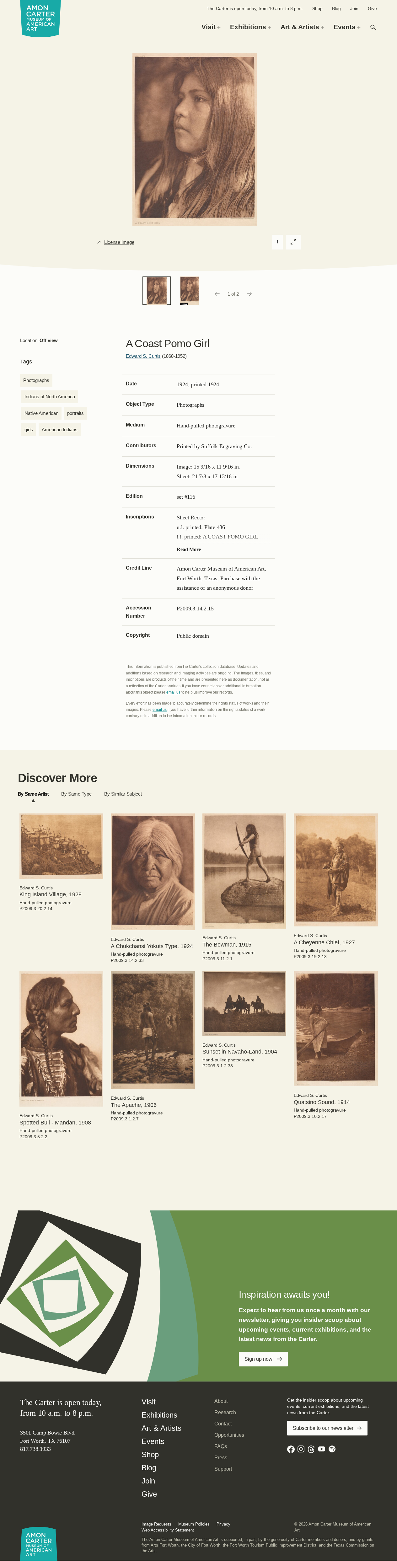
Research (225, 1412)
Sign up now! (259, 1359)
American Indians (60, 429)
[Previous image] (216, 294)
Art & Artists (161, 1428)
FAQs (220, 1446)
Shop (317, 8)
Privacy (223, 1524)
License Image (119, 242)
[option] (156, 290)
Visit (149, 1401)
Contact (223, 1423)
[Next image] (249, 294)
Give (372, 8)
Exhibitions (159, 1415)
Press (220, 1457)
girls (28, 429)
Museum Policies (194, 1524)
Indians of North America (49, 396)
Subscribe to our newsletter (323, 1428)
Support (223, 1469)
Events (153, 1441)
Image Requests (156, 1524)
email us (173, 692)
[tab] (33, 794)
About (221, 1401)
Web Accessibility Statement (168, 1530)
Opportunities (229, 1435)
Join (354, 8)
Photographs (36, 380)
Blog (336, 8)
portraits (75, 413)
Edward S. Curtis (143, 356)
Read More (189, 549)
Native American (41, 413)
